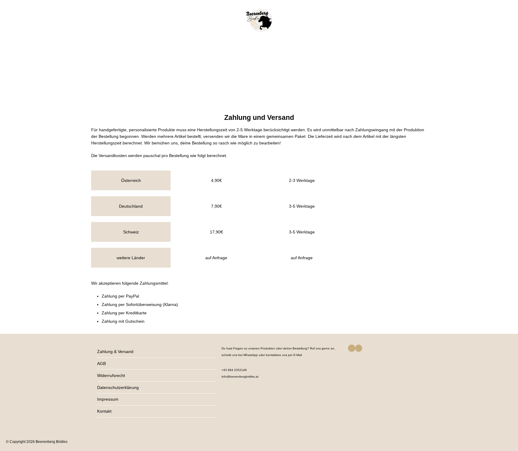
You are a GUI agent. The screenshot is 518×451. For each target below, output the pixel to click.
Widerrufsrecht (111, 375)
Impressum (107, 399)
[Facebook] (351, 348)
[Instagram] (358, 348)
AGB (101, 363)
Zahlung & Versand (115, 351)
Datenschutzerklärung (118, 387)
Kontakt (104, 411)
